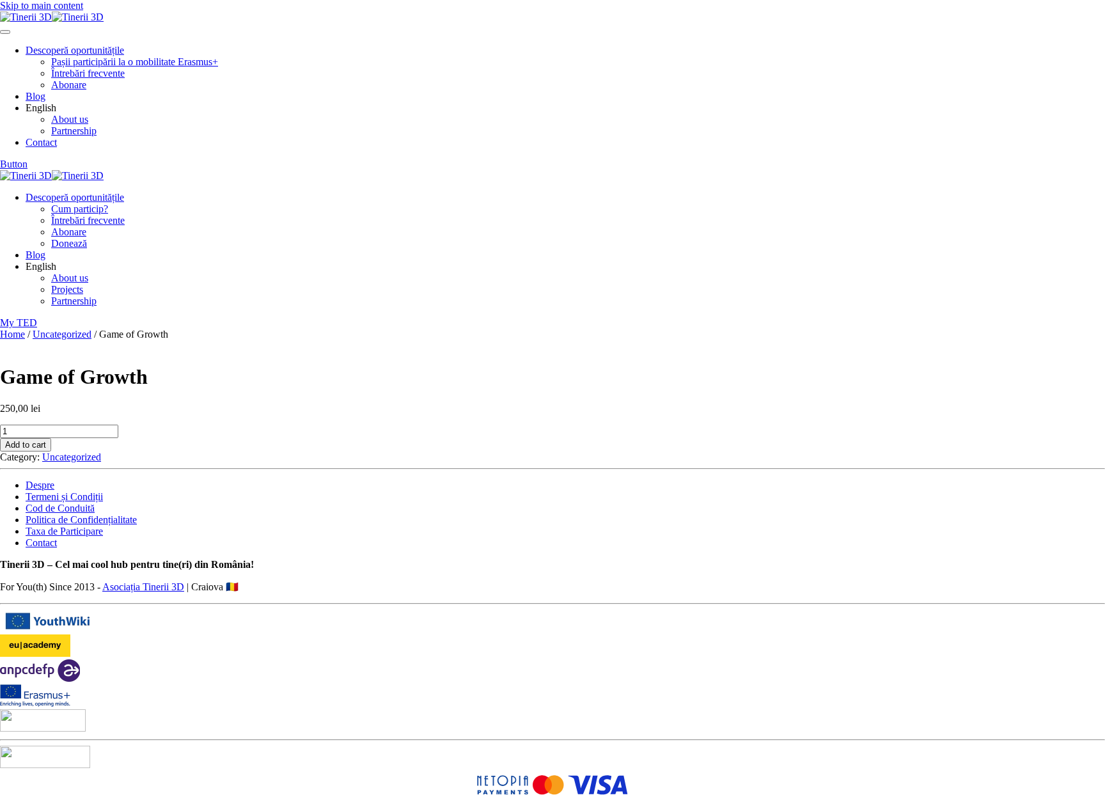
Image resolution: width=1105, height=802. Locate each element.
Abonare (68, 84)
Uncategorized (62, 334)
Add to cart (25, 445)
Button (13, 164)
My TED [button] (18, 322)
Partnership (74, 130)
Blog (35, 96)
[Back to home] (52, 17)
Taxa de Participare (64, 531)
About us (69, 119)
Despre (40, 485)
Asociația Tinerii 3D (143, 586)
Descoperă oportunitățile (75, 50)
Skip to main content (41, 5)
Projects (67, 289)
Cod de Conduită (60, 508)
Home (12, 334)
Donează (69, 243)
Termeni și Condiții (64, 496)
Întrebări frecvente (88, 73)
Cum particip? (79, 208)
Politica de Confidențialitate (81, 519)
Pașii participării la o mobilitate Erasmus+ (134, 61)
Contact (41, 142)
